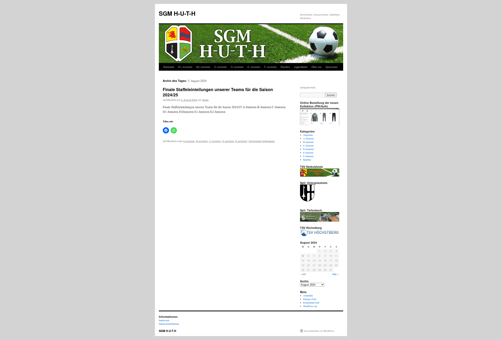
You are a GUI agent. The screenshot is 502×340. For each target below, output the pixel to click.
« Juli (303, 274)
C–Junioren (220, 67)
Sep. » (335, 274)
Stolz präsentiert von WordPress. (319, 330)
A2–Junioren (203, 67)
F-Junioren (308, 156)
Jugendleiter (300, 67)
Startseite (168, 67)
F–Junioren (270, 67)
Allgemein (308, 134)
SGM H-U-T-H (177, 13)
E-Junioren (241, 141)
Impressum (164, 320)
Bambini (285, 67)
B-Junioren (202, 141)
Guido (205, 99)
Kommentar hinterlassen (262, 141)
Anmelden (308, 295)
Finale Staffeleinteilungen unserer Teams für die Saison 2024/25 (218, 92)
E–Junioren (253, 67)
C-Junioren (215, 141)
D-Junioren (228, 141)
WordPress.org (310, 306)
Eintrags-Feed (309, 299)
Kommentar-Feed (311, 302)
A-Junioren (189, 141)
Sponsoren (332, 67)
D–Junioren (237, 67)
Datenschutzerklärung (169, 323)
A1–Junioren (185, 67)
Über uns (316, 67)
